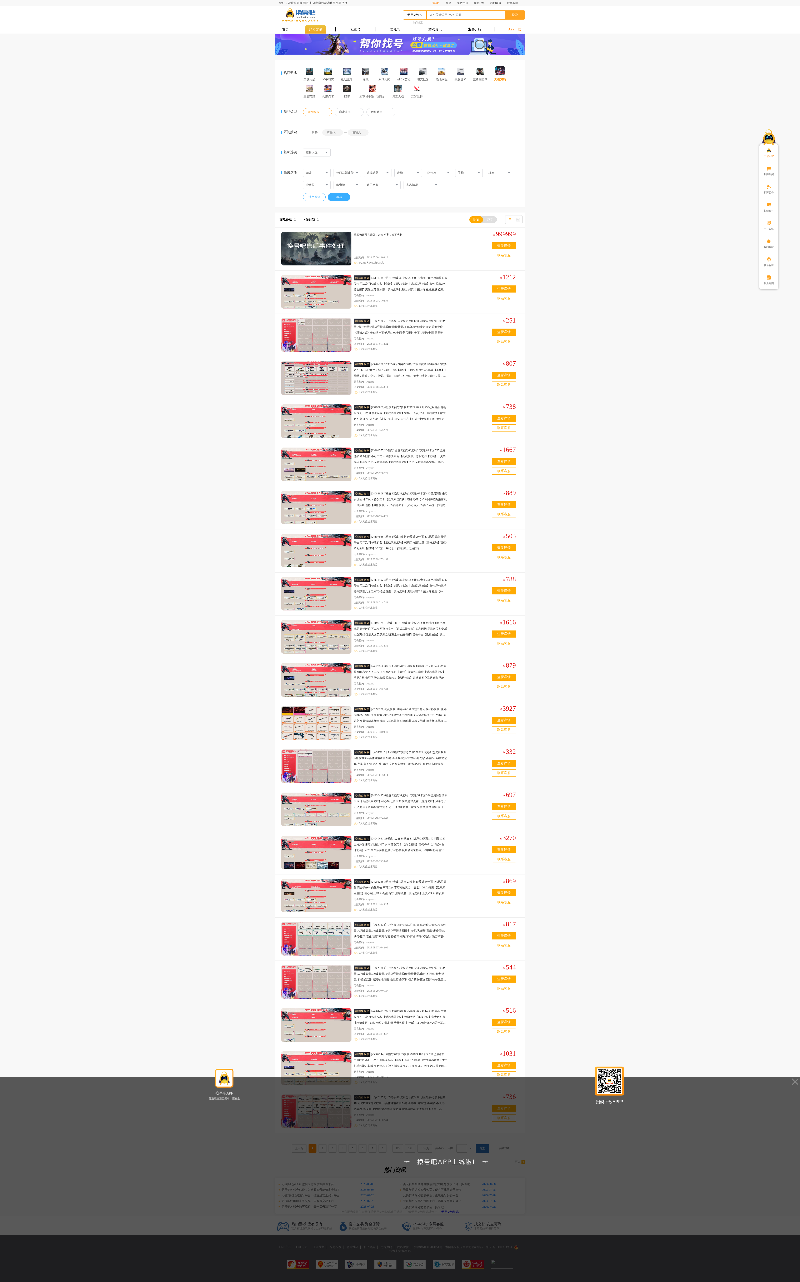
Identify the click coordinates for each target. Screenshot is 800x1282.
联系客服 (512, 3)
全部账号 (313, 112)
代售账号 (376, 112)
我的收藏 (495, 3)
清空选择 (314, 197)
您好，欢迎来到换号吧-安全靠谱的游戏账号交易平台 (313, 3)
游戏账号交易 (300, 15)
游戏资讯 (435, 29)
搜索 (515, 14)
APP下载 (514, 29)
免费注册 (462, 3)
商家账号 (345, 112)
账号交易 (315, 29)
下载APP (435, 3)
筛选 (339, 197)
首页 (285, 29)
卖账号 (395, 29)
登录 (448, 3)
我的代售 (479, 3)
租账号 (355, 29)
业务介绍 (474, 29)
